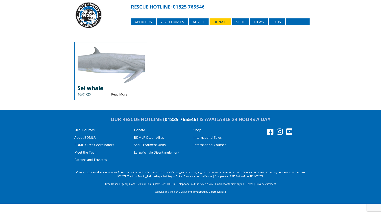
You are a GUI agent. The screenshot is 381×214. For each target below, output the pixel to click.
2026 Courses (84, 130)
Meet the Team (85, 152)
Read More (119, 94)
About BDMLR (85, 137)
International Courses (209, 145)
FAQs (277, 22)
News (259, 22)
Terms (249, 184)
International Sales (207, 137)
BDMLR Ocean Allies (149, 137)
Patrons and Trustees (90, 160)
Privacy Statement (266, 184)
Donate (220, 22)
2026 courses (172, 22)
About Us (143, 22)
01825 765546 (189, 6)
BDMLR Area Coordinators (94, 145)
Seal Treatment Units (150, 145)
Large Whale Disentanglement (156, 152)
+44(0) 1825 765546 (202, 184)
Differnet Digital (217, 191)
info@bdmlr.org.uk (233, 184)
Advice (199, 22)
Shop (240, 22)
